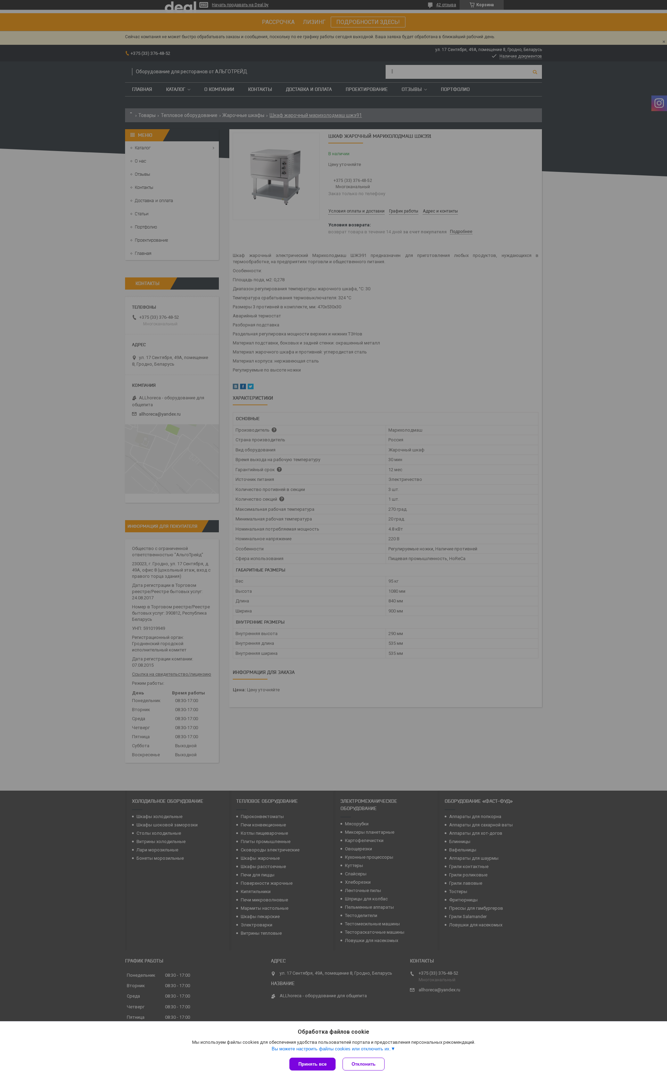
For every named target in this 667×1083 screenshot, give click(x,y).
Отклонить (364, 1064)
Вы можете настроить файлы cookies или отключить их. (331, 1048)
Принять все (312, 1064)
